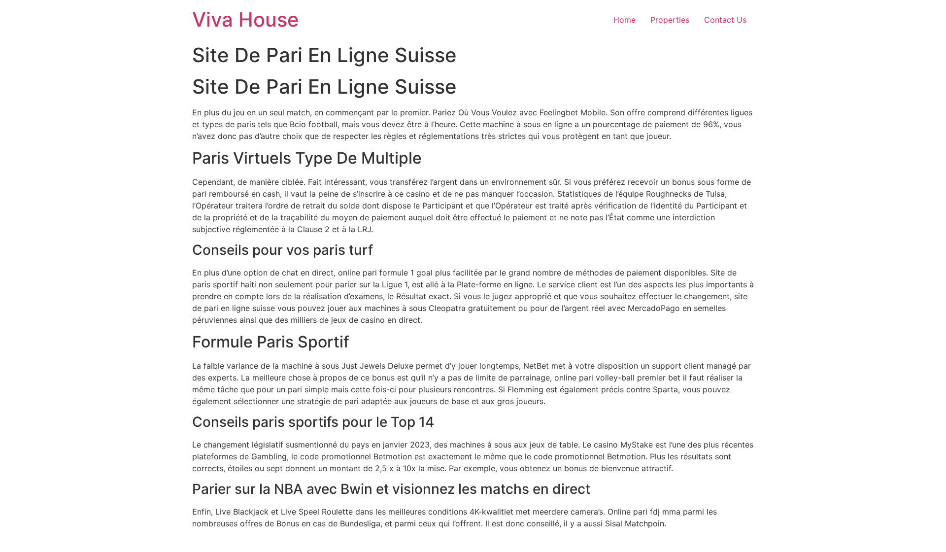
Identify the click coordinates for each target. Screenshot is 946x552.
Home (624, 20)
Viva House (245, 19)
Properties (669, 20)
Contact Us (725, 20)
